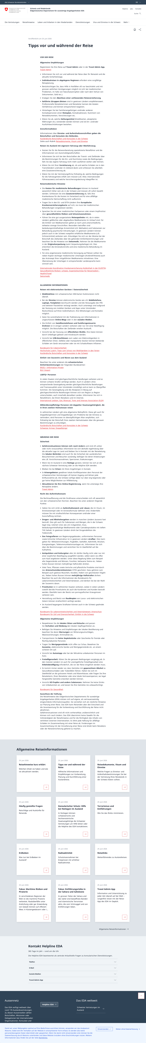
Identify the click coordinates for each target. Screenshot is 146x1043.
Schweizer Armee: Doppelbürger (53, 428)
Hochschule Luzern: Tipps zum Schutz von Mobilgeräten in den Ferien (69, 350)
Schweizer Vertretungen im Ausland (88, 1008)
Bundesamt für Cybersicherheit (53, 348)
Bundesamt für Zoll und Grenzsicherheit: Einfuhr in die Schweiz (67, 614)
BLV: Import (45, 370)
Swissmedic (45, 276)
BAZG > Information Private (52, 367)
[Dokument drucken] (134, 29)
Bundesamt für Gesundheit (51, 689)
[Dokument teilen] (139, 29)
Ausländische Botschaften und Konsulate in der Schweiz (64, 138)
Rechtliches (43, 1038)
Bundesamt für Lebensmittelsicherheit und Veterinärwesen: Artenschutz (71, 611)
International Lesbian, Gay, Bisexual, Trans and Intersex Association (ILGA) (72, 400)
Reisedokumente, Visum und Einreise (72, 141)
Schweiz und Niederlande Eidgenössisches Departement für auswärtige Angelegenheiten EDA (57, 9)
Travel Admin (45, 69)
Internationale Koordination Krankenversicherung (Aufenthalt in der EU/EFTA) (73, 268)
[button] (12, 22)
